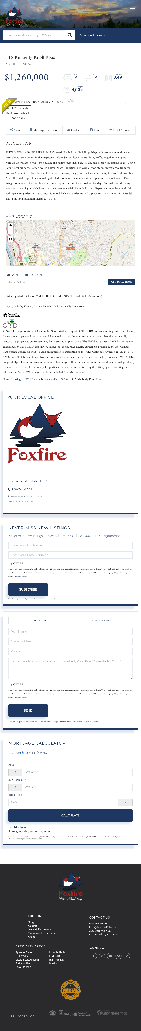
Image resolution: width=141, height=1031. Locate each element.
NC (27, 379)
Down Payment (17, 780)
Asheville (52, 379)
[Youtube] (110, 956)
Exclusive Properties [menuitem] (41, 933)
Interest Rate (16, 795)
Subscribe (28, 589)
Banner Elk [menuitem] (56, 959)
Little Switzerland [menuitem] (27, 959)
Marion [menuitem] (53, 963)
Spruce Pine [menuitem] (24, 952)
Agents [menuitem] (32, 925)
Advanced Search (92, 35)
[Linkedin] (102, 956)
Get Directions (121, 282)
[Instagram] (127, 956)
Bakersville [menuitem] (23, 963)
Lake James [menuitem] (23, 967)
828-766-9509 (21, 489)
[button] (70, 35)
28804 (64, 379)
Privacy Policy (21, 577)
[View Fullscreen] (10, 239)
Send (28, 710)
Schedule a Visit (101, 621)
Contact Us (14, 501)
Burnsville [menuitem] (22, 956)
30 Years (30, 753)
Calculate (70, 815)
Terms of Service (84, 722)
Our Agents (28, 501)
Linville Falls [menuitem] (57, 952)
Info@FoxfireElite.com (103, 927)
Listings (17, 379)
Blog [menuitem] (31, 922)
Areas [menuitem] (31, 936)
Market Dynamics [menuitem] (39, 929)
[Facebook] (94, 956)
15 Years (44, 753)
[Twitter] (118, 956)
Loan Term (14, 753)
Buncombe (38, 379)
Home (6, 379)
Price (11, 765)
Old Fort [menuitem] (54, 956)
